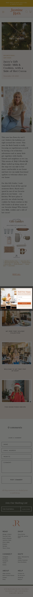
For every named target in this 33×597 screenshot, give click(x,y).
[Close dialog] (31, 289)
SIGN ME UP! (24, 303)
